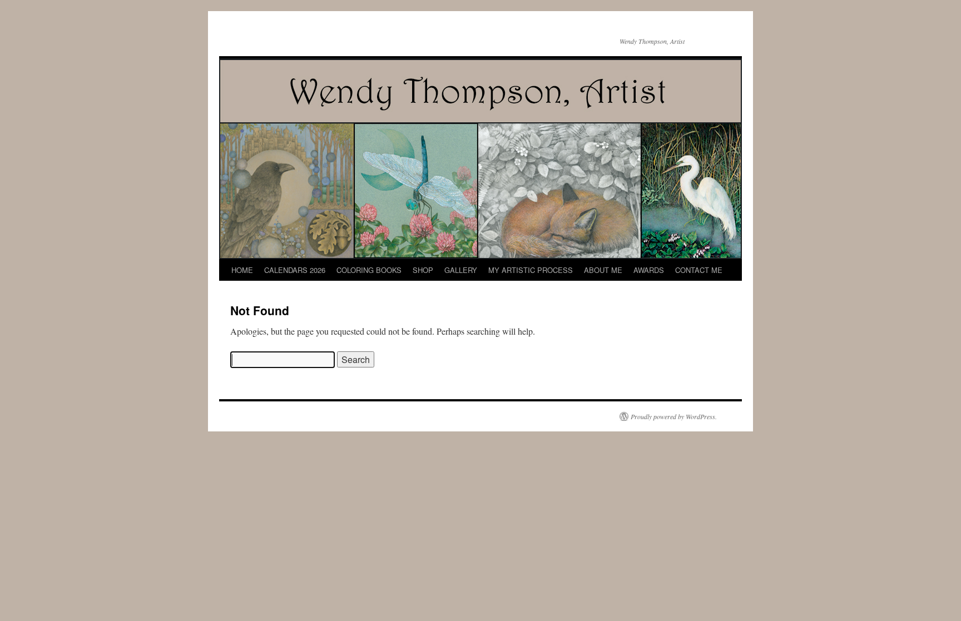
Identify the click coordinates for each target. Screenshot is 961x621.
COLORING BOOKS (369, 270)
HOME (242, 270)
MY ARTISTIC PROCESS (530, 270)
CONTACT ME (698, 270)
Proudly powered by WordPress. (674, 416)
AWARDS (648, 270)
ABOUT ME (603, 270)
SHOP (423, 270)
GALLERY (460, 270)
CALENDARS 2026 (294, 270)
